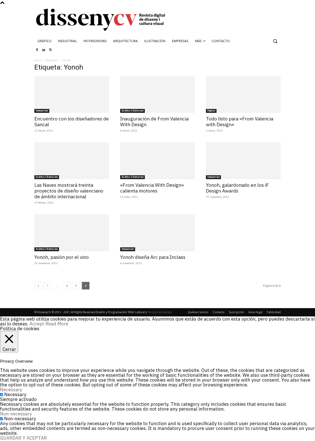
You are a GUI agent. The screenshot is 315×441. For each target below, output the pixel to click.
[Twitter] (50, 50)
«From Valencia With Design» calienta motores (152, 188)
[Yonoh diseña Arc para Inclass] (157, 232)
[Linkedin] (44, 50)
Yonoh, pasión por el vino (61, 257)
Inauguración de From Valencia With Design (154, 121)
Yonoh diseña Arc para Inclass (152, 257)
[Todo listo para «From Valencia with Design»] (243, 94)
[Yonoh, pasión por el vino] (71, 232)
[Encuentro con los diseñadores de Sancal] (71, 94)
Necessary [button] (11, 389)
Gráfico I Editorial (132, 110)
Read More (56, 324)
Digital (211, 110)
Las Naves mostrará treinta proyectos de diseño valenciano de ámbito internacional (68, 191)
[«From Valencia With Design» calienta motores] (157, 160)
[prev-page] (38, 285)
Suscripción (236, 312)
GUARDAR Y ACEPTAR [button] (23, 438)
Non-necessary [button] (16, 414)
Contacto (219, 312)
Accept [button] (37, 324)
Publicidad (274, 312)
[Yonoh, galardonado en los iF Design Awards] (243, 160)
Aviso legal (255, 312)
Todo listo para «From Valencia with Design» (239, 121)
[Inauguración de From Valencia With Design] (157, 94)
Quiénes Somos (198, 312)
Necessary (15, 394)
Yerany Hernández (160, 312)
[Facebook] (37, 50)
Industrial (42, 110)
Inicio (37, 60)
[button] (275, 41)
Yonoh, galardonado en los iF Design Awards (237, 188)
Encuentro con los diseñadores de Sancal (71, 121)
